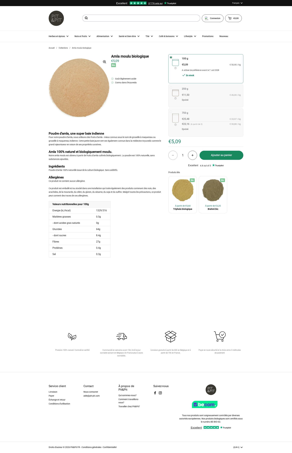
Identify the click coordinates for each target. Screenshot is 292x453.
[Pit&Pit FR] (56, 18)
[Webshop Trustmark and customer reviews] (211, 409)
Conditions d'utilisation (59, 403)
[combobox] (141, 18)
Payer (51, 396)
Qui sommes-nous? (127, 395)
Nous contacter (90, 392)
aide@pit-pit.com (91, 396)
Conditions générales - (92, 447)
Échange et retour (57, 400)
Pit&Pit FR (75, 447)
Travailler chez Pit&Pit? (129, 406)
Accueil (52, 48)
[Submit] (86, 18)
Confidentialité (109, 447)
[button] (233, 18)
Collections (63, 48)
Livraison (53, 392)
